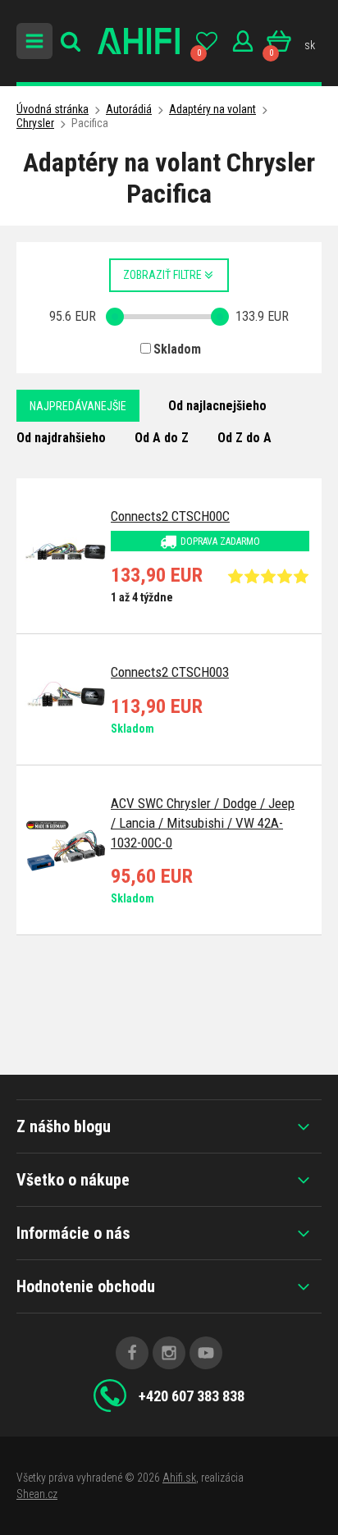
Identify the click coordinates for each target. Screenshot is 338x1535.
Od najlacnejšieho (217, 405)
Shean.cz (36, 1494)
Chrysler (35, 123)
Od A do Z (162, 437)
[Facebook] (132, 1352)
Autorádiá (129, 109)
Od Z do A (244, 437)
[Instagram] (169, 1352)
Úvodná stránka (52, 109)
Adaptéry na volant (212, 109)
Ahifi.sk (179, 1477)
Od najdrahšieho (61, 437)
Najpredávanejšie (78, 406)
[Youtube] (206, 1352)
